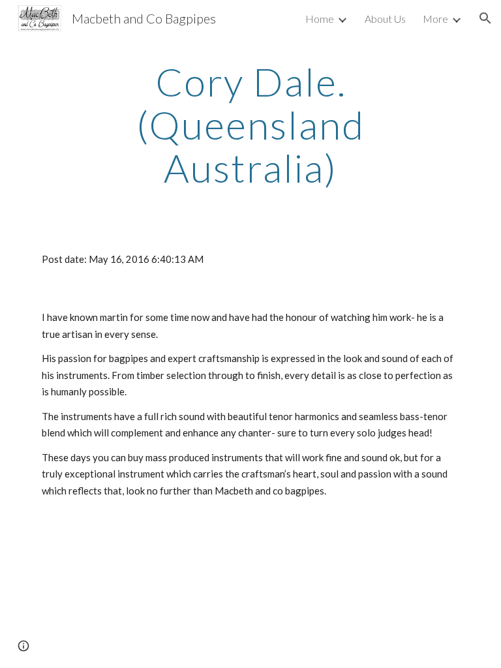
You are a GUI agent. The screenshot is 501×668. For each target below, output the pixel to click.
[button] (485, 18)
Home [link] (319, 18)
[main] (250, 124)
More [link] (435, 18)
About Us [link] (385, 18)
